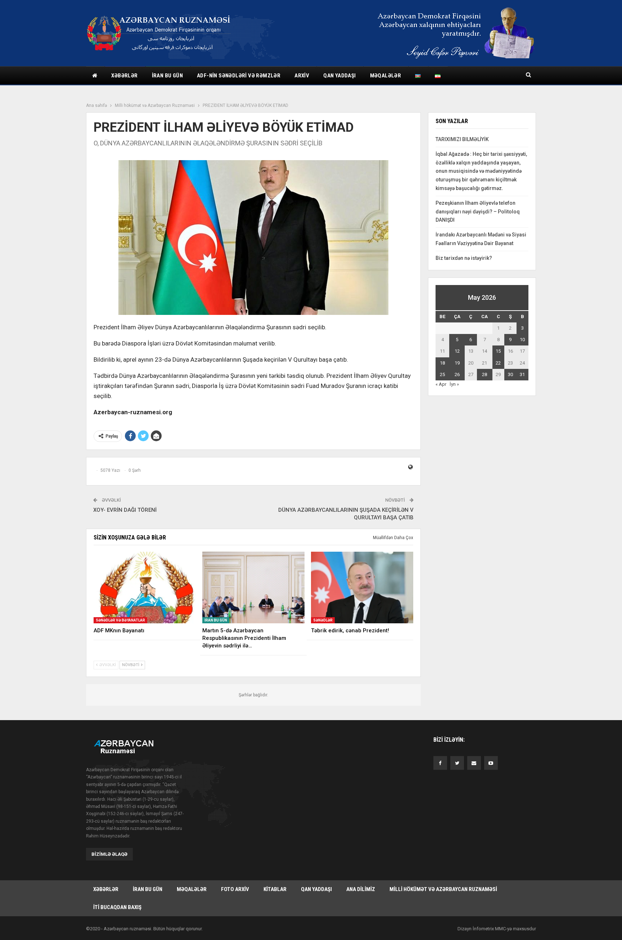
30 (510, 374)
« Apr (441, 384)
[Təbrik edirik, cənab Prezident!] (362, 587)
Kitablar (275, 889)
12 (457, 351)
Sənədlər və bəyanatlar (120, 620)
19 (457, 363)
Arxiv (301, 75)
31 (522, 374)
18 (442, 363)
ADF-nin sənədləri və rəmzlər (238, 75)
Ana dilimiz (360, 889)
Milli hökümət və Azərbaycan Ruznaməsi (443, 889)
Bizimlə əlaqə (109, 854)
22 (498, 363)
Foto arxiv (235, 889)
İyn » (454, 384)
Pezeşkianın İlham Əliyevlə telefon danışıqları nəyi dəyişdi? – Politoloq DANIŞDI (478, 211)
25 (442, 374)
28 (484, 374)
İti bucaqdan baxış (117, 907)
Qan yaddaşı (339, 75)
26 (457, 374)
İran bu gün (167, 75)
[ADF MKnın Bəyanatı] (145, 587)
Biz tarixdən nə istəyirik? (464, 258)
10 (522, 339)
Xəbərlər (124, 75)
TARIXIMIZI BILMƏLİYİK (462, 139)
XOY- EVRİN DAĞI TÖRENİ (125, 510)
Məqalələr (385, 75)
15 (498, 351)
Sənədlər (323, 620)
